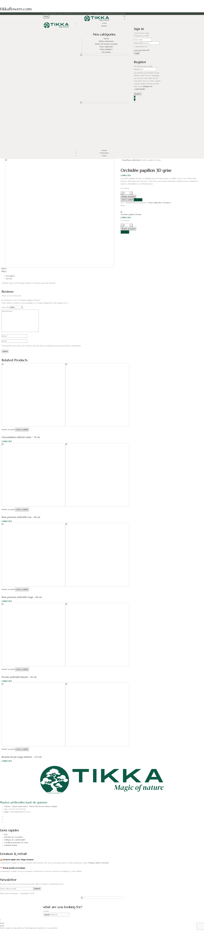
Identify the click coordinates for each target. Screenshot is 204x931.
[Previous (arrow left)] (1, 925)
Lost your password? (141, 50)
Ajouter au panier (128, 196)
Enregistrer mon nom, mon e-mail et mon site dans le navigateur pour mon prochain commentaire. (42, 346)
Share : (123, 205)
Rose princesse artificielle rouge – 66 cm (22, 597)
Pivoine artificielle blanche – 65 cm (19, 677)
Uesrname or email (141, 36)
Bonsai (106, 38)
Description (10, 276)
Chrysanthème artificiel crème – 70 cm (21, 437)
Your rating (6, 307)
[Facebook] (121, 209)
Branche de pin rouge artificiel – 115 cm (22, 757)
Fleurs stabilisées (106, 49)
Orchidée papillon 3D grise (131, 214)
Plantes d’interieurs (106, 41)
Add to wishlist (127, 200)
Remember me (141, 46)
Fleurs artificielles (106, 47)
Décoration (106, 52)
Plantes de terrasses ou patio (106, 44)
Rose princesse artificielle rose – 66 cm (21, 517)
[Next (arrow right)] (3, 925)
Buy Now (138, 200)
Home (124, 160)
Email (136, 69)
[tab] (104, 276)
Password (137, 43)
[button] (142, 17)
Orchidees (167, 203)
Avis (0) (9, 279)
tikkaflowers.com (16, 9)
